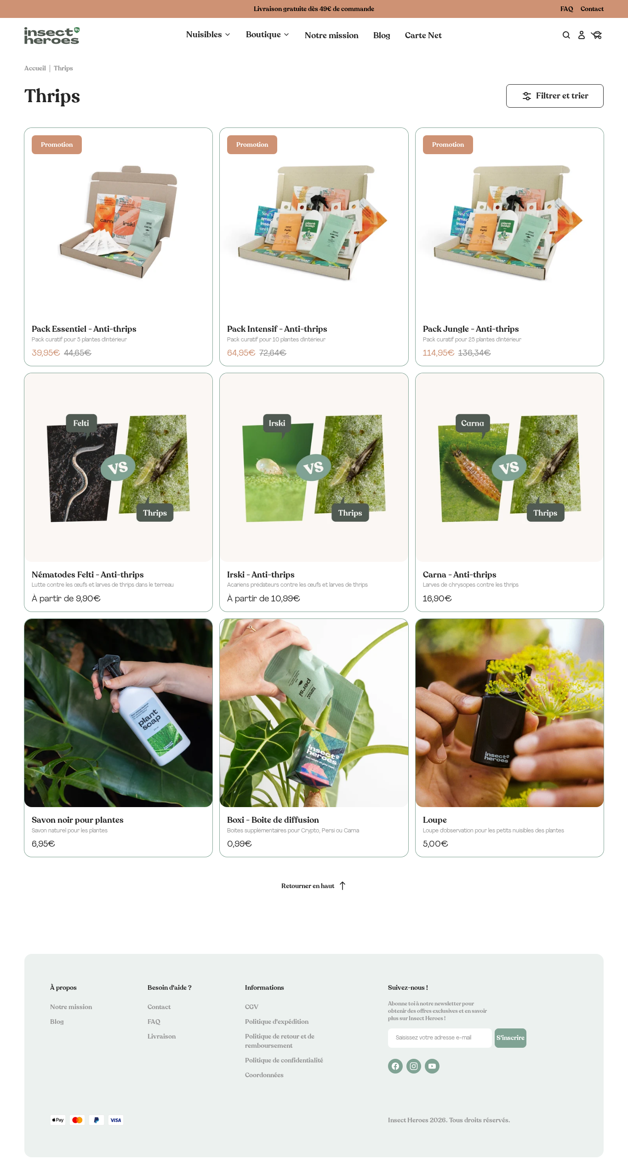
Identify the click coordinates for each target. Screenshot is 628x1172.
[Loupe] (510, 713)
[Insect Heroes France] (52, 35)
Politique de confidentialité (284, 1060)
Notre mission (332, 35)
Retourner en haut (307, 886)
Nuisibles (204, 34)
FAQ (566, 9)
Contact (592, 9)
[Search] (566, 35)
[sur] (395, 1066)
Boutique (263, 34)
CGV (251, 1007)
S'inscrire (511, 1037)
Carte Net (423, 35)
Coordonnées (264, 1075)
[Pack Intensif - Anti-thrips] (314, 222)
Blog (381, 35)
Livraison (162, 1036)
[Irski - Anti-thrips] (314, 467)
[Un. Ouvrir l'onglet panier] (596, 35)
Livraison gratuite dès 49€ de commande (314, 9)
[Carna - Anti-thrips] (510, 467)
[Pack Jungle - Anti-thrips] (510, 222)
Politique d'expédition (276, 1021)
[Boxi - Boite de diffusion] (314, 713)
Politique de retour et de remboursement (279, 1041)
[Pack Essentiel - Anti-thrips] (118, 222)
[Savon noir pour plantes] (118, 713)
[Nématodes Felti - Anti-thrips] (118, 467)
